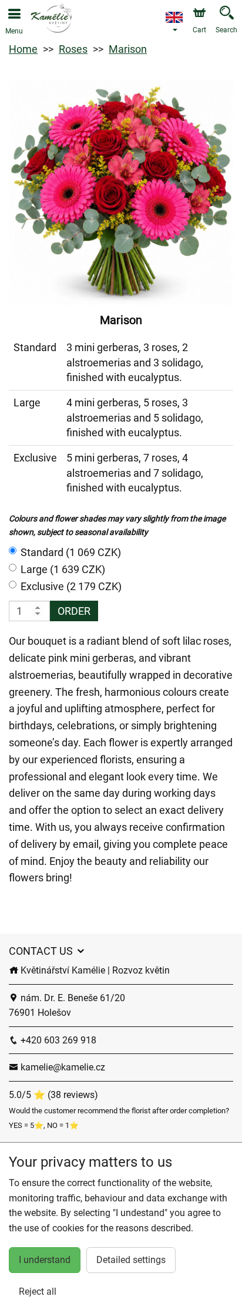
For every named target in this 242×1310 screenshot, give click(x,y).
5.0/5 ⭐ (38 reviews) (53, 1094)
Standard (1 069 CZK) (71, 552)
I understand (44, 1259)
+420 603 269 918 (57, 1040)
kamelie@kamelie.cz (61, 1067)
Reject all (37, 1291)
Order (74, 611)
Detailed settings (131, 1259)
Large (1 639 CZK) (63, 569)
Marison (128, 49)
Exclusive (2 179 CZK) (71, 586)
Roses (73, 49)
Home (23, 49)
